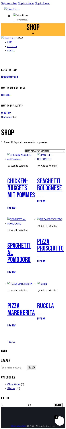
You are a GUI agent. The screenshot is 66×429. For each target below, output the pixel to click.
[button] (17, 166)
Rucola (45, 306)
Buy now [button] (11, 207)
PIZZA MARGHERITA (21, 309)
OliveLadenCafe (19, 426)
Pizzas (11, 388)
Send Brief (6, 95)
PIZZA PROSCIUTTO (50, 245)
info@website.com (9, 77)
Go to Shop (6, 112)
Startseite (6, 117)
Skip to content (9, 3)
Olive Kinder (13, 384)
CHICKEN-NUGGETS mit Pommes (21, 188)
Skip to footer (42, 3)
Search (31, 367)
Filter (58, 405)
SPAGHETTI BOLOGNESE (49, 184)
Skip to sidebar (26, 3)
